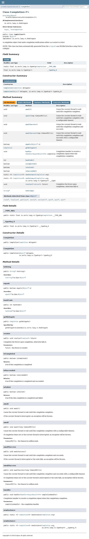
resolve (29, 184)
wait (50, 200)
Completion (25, 6)
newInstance (30, 174)
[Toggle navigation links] (3, 2)
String (6, 191)
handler (29, 151)
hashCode (29, 160)
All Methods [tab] (9, 102)
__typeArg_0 (52, 70)
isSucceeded (30, 171)
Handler (29, 154)
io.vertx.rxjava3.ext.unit (9, 6)
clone (6, 200)
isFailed (29, 167)
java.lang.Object (9, 15)
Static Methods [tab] (24, 102)
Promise (35, 184)
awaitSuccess (31, 124)
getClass (23, 200)
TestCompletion (16, 29)
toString (29, 191)
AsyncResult (38, 154)
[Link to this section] (21, 54)
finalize (14, 200)
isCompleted (30, 164)
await (28, 109)
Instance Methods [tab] (42, 102)
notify (32, 200)
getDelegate (30, 148)
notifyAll (42, 200)
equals (28, 144)
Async (6, 29)
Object (12, 36)
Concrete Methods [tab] (61, 102)
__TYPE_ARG (51, 66)
